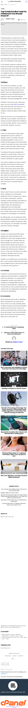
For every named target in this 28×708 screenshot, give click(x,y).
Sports (25, 637)
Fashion (12, 635)
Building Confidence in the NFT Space (14, 388)
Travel (7, 638)
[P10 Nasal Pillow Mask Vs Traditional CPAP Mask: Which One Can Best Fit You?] (14, 443)
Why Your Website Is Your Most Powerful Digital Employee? (14, 476)
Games (16, 635)
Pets (22, 637)
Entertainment (14, 429)
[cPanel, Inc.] (14, 705)
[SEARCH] (26, 1)
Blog (14, 365)
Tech (3, 638)
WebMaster (3, 673)
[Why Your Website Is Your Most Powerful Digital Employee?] (14, 466)
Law (18, 637)
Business (8, 634)
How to (14, 637)
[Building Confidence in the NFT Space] (14, 379)
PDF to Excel (18, 104)
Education (18, 634)
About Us (15, 655)
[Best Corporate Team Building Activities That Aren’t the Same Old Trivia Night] (14, 358)
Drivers (12, 634)
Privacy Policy (8, 655)
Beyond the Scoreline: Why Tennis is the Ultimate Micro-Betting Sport (14, 433)
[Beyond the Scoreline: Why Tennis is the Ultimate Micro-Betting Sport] (14, 422)
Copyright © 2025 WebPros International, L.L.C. (14, 706)
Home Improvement (6, 637)
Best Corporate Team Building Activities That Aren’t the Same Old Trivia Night (14, 368)
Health (21, 635)
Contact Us (20, 655)
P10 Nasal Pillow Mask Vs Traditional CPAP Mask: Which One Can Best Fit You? (14, 454)
